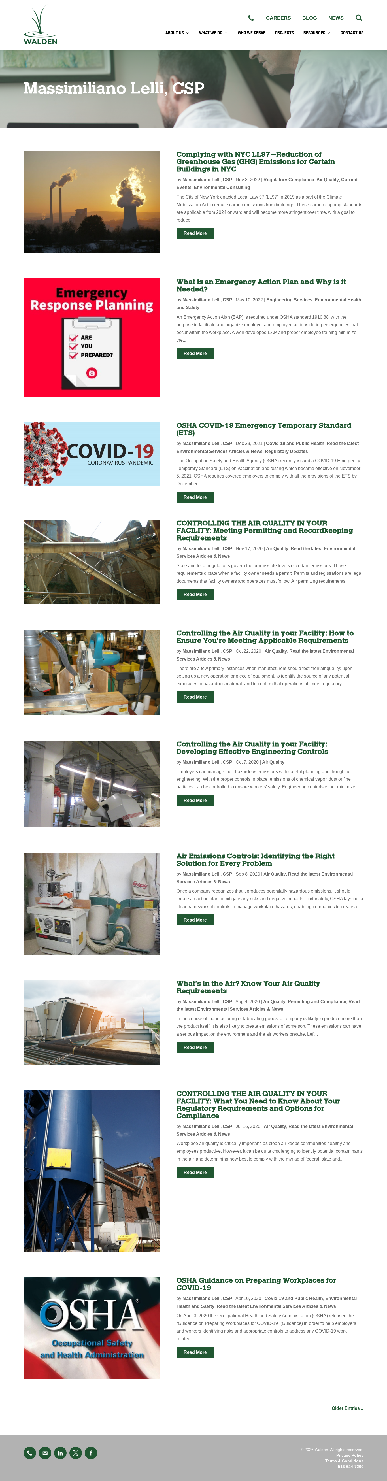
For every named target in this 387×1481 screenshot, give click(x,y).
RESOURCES (314, 33)
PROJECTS (284, 33)
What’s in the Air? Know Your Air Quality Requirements (248, 987)
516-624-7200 (350, 1466)
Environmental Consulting (222, 187)
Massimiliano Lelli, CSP (207, 179)
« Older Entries (347, 1408)
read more (195, 233)
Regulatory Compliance (288, 179)
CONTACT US (352, 33)
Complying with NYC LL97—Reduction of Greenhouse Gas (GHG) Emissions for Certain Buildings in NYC (256, 162)
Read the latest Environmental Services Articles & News (276, 1306)
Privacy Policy (349, 1455)
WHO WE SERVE (251, 33)
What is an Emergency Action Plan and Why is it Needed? (261, 285)
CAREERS (278, 18)
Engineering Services (289, 299)
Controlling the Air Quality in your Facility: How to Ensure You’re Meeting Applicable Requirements (265, 637)
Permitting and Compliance (317, 1001)
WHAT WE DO (210, 33)
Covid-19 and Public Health (295, 443)
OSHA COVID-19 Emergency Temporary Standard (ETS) (264, 429)
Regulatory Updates (286, 451)
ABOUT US (174, 33)
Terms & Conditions (344, 1461)
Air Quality (327, 179)
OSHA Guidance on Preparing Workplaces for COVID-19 (256, 1284)
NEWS (336, 18)
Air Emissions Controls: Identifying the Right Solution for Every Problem (256, 860)
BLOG (309, 18)
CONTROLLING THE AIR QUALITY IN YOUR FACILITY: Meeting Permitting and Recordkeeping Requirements (265, 531)
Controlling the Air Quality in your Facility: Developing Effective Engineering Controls (252, 748)
